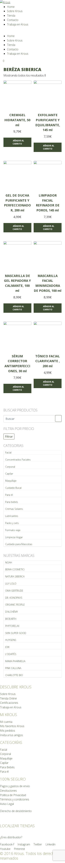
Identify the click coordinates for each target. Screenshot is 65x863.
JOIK (7, 647)
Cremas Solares (14, 509)
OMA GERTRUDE (14, 590)
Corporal (10, 466)
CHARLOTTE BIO (14, 675)
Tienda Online (8, 698)
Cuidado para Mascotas (18, 544)
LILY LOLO (10, 583)
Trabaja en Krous (17, 24)
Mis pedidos (7, 730)
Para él (9, 495)
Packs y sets (12, 523)
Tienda (11, 15)
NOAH (8, 562)
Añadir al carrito (18, 142)
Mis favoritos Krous (12, 726)
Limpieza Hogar (14, 537)
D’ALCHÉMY (11, 611)
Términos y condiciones (14, 799)
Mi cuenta (6, 722)
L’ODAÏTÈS (10, 654)
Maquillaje (10, 480)
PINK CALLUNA (13, 668)
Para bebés (11, 502)
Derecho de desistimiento (16, 811)
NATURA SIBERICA (14, 576)
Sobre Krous (15, 11)
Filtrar (9, 436)
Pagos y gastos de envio (15, 786)
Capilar (9, 473)
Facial (8, 452)
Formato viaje (12, 530)
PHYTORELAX (12, 626)
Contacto (12, 20)
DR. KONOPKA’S (13, 597)
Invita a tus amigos (11, 735)
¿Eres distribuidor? (11, 837)
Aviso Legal (7, 804)
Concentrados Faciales (18, 459)
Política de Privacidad (13, 795)
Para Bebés (7, 767)
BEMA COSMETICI (14, 569)
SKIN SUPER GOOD (15, 633)
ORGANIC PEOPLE (15, 604)
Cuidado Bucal (13, 487)
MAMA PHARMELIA (15, 661)
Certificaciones (9, 703)
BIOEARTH (10, 618)
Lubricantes (11, 516)
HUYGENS (10, 640)
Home (11, 7)
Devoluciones (8, 790)
